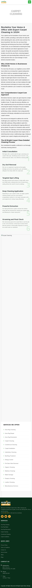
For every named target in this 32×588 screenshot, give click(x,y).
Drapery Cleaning (10, 478)
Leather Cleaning (10, 482)
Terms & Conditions (5, 547)
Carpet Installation (10, 448)
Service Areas (4, 552)
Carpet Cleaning (9, 441)
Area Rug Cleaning (10, 429)
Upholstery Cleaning (10, 452)
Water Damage (9, 474)
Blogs (2, 557)
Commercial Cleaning (11, 444)
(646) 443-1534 (6, 573)
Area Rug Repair (9, 433)
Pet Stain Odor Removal (11, 463)
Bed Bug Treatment (10, 456)
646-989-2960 (6, 512)
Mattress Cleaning (10, 471)
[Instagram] (9, 516)
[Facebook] (2, 516)
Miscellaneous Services (11, 486)
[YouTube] (5, 516)
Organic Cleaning (10, 467)
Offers (2, 554)
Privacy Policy (4, 545)
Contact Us (3, 549)
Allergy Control (9, 459)
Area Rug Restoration (11, 437)
